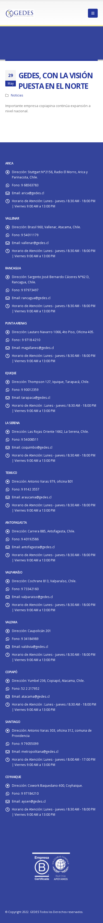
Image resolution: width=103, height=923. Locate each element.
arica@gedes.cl (32, 193)
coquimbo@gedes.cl (36, 447)
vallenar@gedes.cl (35, 243)
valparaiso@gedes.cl (37, 597)
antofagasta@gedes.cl (38, 547)
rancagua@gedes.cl (35, 298)
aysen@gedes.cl (33, 801)
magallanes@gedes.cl (37, 348)
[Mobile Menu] (93, 13)
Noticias (17, 95)
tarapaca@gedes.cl (35, 397)
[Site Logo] (19, 13)
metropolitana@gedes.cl (39, 751)
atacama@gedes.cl (35, 696)
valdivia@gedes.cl (34, 646)
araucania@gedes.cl (36, 497)
